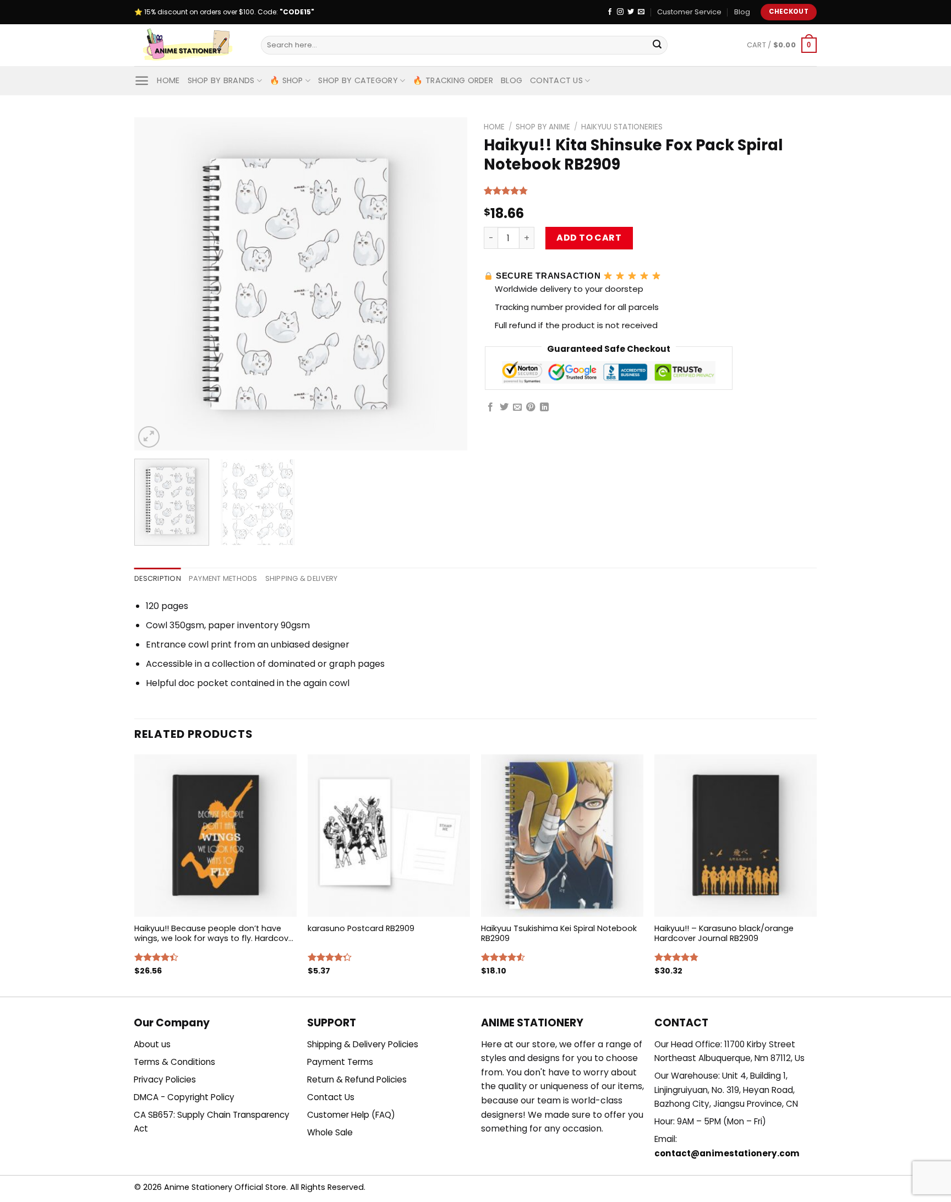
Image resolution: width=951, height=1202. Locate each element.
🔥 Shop (286, 80)
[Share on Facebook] (490, 407)
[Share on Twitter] (504, 407)
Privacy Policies (165, 1079)
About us (152, 1044)
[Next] (447, 284)
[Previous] (155, 284)
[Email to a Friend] (517, 407)
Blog (742, 12)
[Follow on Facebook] (609, 12)
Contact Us (556, 80)
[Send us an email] (641, 12)
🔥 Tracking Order (453, 80)
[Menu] (141, 80)
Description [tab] (157, 578)
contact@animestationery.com (727, 1153)
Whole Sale (330, 1132)
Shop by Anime (543, 127)
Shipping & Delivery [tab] (301, 578)
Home (168, 80)
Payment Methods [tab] (223, 578)
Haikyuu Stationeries (622, 127)
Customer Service (689, 12)
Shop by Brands (221, 80)
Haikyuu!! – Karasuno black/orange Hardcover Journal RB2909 (724, 933)
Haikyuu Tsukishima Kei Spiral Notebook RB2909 (559, 933)
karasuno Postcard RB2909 (361, 928)
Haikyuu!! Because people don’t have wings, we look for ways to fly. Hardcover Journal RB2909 (215, 933)
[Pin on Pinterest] (530, 407)
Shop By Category (358, 80)
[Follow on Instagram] (620, 12)
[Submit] (657, 45)
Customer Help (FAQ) (351, 1115)
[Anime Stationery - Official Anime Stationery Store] (189, 45)
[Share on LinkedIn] (544, 407)
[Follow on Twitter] (630, 12)
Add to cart (588, 237)
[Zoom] (149, 437)
